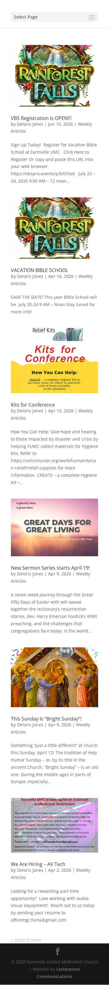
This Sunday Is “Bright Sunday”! (46, 718)
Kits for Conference (33, 404)
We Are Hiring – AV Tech (38, 864)
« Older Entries (26, 940)
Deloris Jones (30, 124)
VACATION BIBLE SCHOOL (39, 270)
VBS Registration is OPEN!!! (41, 118)
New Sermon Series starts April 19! (50, 567)
